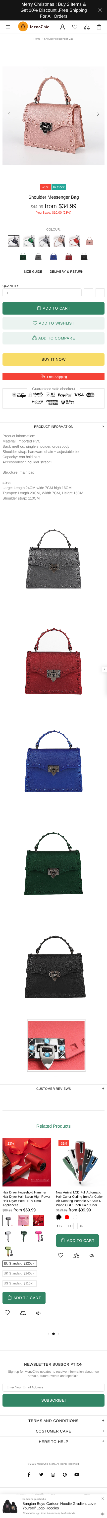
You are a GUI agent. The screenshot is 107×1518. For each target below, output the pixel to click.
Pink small (59, 241)
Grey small (44, 241)
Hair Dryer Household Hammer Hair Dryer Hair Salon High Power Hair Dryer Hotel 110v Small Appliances (26, 1198)
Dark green (23, 256)
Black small (13, 241)
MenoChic (34, 27)
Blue (53, 256)
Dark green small (29, 241)
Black (84, 256)
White (8, 1236)
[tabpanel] (27, 1234)
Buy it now (54, 359)
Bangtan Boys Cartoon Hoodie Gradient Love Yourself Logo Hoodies (59, 1505)
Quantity (10, 286)
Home (37, 38)
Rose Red (38, 1236)
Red (68, 256)
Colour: (53, 229)
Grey (38, 256)
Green (23, 1236)
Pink (89, 241)
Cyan (8, 1251)
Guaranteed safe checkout (53, 389)
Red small (74, 241)
